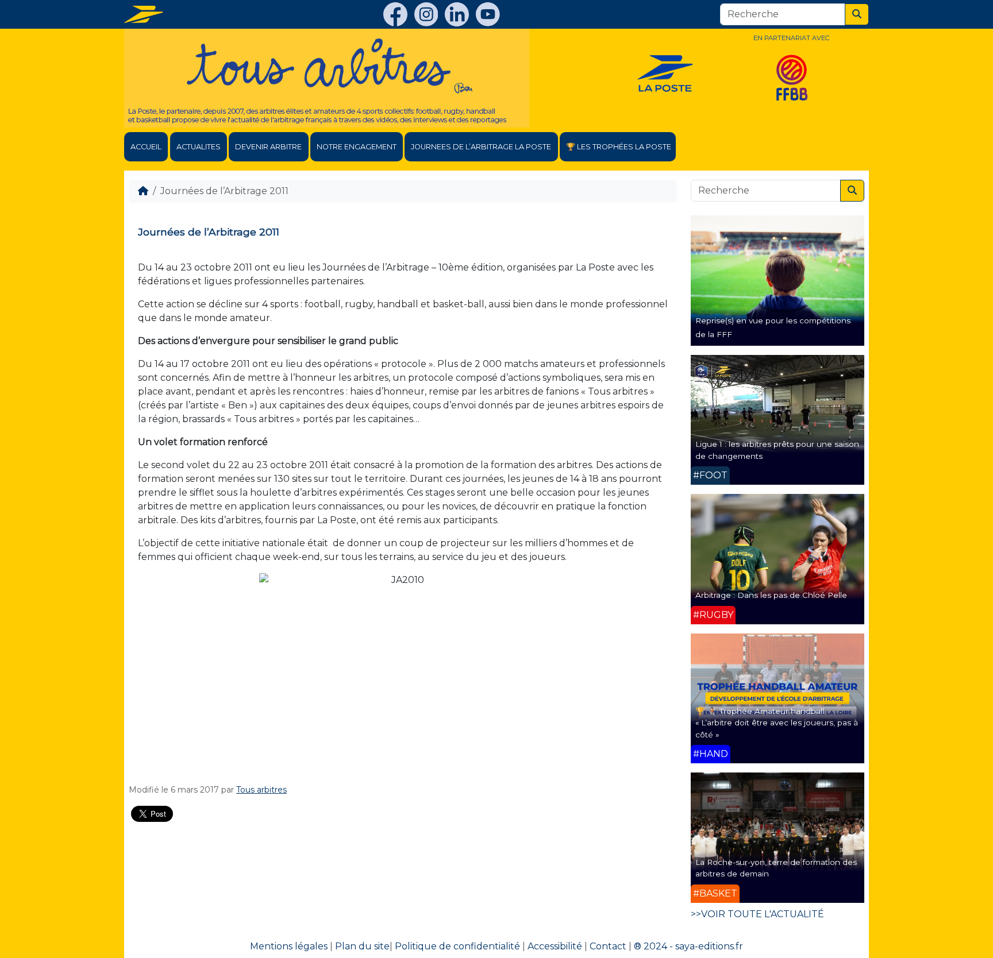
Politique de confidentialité (457, 946)
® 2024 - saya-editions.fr (688, 946)
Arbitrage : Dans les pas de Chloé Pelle (771, 595)
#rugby (713, 614)
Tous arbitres (261, 790)
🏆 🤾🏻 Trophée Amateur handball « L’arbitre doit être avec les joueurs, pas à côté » (776, 722)
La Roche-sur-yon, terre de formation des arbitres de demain (776, 867)
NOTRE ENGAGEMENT (357, 146)
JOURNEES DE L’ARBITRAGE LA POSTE (481, 146)
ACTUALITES (198, 146)
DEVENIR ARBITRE (268, 146)
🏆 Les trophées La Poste (618, 146)
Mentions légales (289, 946)
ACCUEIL (145, 146)
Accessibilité (555, 946)
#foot (710, 475)
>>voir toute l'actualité (757, 914)
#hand (710, 753)
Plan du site (362, 946)
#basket (715, 893)
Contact (608, 946)
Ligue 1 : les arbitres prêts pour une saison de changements (777, 449)
